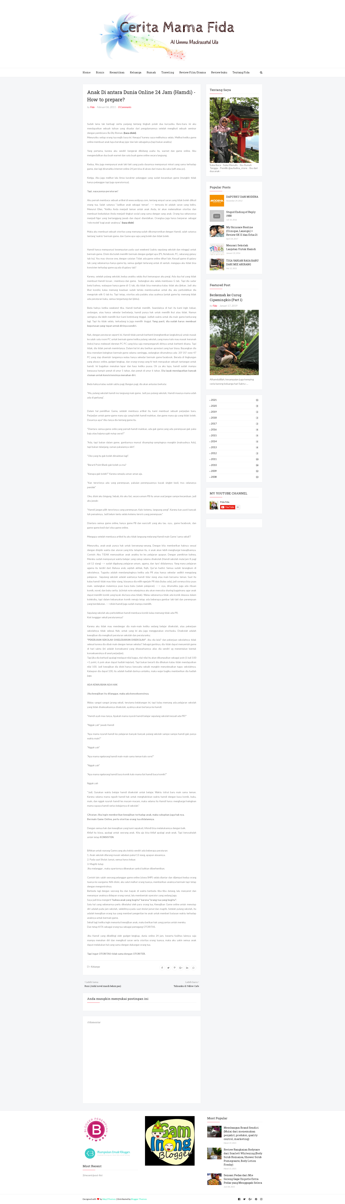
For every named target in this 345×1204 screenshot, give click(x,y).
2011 (234, 459)
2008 (234, 476)
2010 (234, 465)
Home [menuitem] (87, 72)
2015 (234, 435)
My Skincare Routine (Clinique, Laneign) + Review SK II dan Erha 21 (241, 231)
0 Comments (124, 107)
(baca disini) (130, 133)
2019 (234, 411)
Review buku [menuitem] (219, 72)
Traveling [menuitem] (167, 72)
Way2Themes (109, 1199)
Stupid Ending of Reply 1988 (241, 213)
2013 (234, 447)
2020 (234, 405)
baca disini (127, 222)
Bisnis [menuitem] (100, 72)
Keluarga (95, 966)
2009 (234, 471)
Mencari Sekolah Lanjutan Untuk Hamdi (241, 247)
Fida (92, 107)
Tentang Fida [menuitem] (241, 72)
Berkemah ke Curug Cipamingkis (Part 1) (226, 297)
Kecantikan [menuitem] (117, 72)
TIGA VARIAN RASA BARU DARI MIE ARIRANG (242, 262)
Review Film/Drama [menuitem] (192, 72)
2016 (234, 429)
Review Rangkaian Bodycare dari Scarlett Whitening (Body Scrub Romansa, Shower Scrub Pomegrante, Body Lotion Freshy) (243, 1157)
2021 (234, 399)
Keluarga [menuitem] (135, 72)
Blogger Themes (139, 1199)
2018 (234, 417)
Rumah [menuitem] (151, 72)
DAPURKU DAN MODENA (242, 196)
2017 (234, 423)
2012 (234, 453)
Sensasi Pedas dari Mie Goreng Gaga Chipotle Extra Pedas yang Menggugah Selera (243, 1179)
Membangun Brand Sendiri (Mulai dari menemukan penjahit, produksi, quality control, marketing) (241, 1133)
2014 (234, 441)
